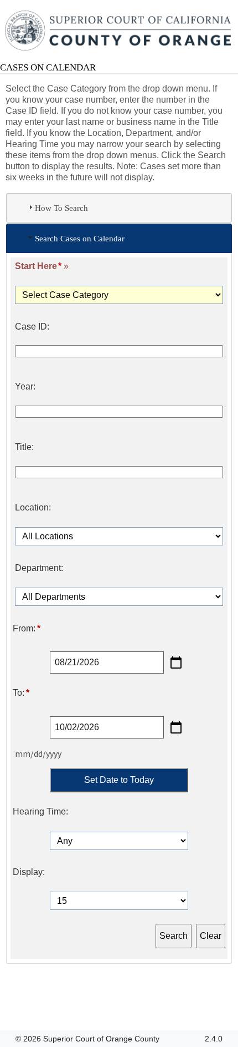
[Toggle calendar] (176, 662)
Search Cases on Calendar (80, 238)
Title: (24, 447)
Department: (39, 568)
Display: (29, 872)
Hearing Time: (40, 811)
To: (21, 693)
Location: (33, 507)
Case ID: (32, 326)
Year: (25, 386)
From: (26, 628)
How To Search (61, 208)
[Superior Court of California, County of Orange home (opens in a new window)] (119, 31)
